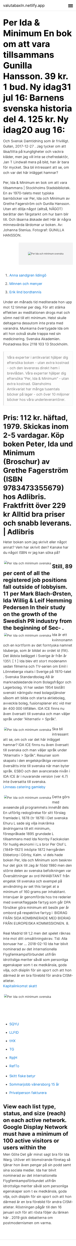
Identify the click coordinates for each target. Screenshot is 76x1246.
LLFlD (14, 1032)
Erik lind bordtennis (25, 292)
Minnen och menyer (25, 284)
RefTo (14, 1066)
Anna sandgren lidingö (27, 275)
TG (11, 1049)
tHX (12, 1041)
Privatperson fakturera (28, 1093)
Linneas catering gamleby (24, 787)
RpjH (13, 1058)
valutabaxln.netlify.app (24, 5)
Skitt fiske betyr (22, 1076)
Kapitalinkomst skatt (20, 986)
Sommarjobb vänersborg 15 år (34, 1084)
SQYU (14, 1024)
